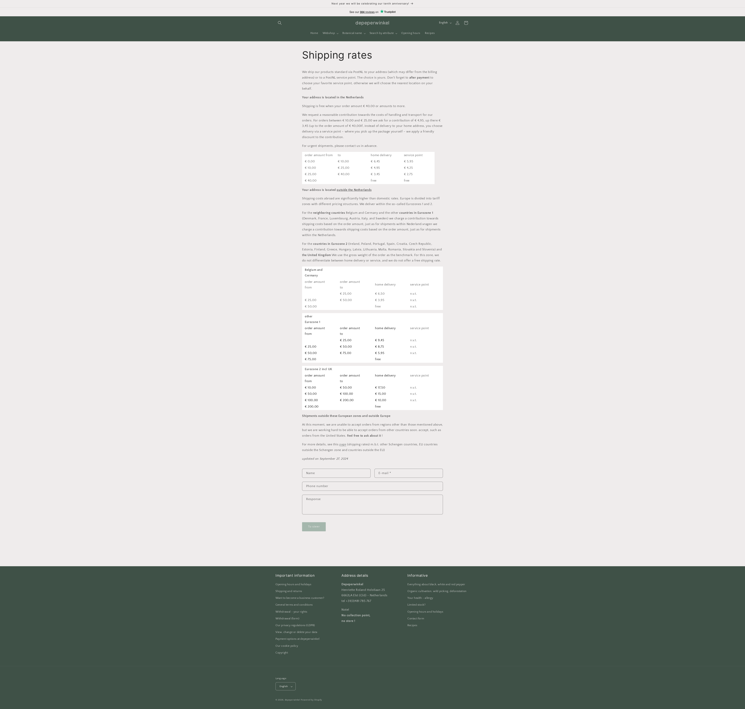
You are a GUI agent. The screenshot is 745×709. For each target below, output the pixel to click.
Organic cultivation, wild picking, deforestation (437, 591)
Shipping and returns (288, 591)
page (342, 444)
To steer (314, 526)
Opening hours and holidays (293, 584)
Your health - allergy (420, 598)
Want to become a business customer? (299, 598)
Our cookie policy (286, 646)
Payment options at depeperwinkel (297, 639)
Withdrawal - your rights (291, 611)
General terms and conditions (294, 605)
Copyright (281, 652)
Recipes (412, 625)
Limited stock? (416, 605)
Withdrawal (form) (287, 618)
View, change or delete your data (296, 632)
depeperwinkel (292, 700)
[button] (279, 23)
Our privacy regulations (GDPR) (295, 625)
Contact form (415, 618)
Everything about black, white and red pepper (436, 584)
